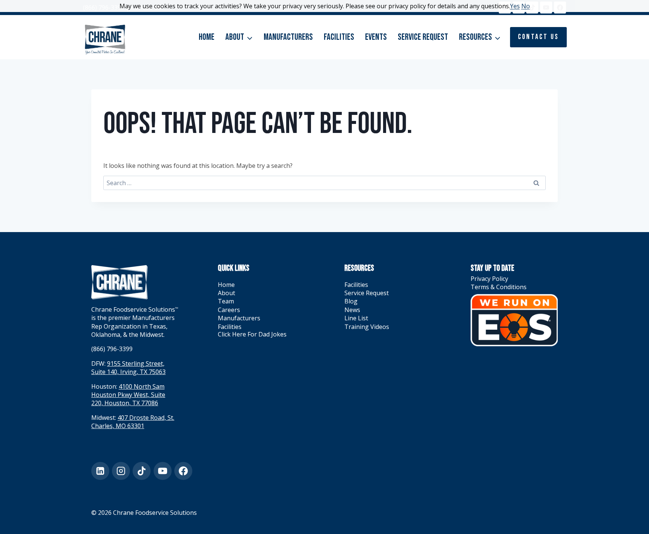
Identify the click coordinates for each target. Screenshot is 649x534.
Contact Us (538, 37)
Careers (229, 310)
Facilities (339, 37)
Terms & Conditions (499, 287)
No (525, 6)
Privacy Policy (489, 279)
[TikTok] (142, 471)
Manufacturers (288, 37)
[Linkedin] (100, 471)
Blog (351, 301)
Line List (356, 318)
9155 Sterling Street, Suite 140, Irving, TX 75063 (128, 367)
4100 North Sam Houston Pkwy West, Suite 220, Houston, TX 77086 (128, 394)
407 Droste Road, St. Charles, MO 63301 (132, 421)
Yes (515, 6)
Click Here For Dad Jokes (252, 334)
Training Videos (366, 327)
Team (226, 301)
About (226, 293)
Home (206, 37)
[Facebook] (183, 471)
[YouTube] (163, 471)
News (352, 310)
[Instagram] (121, 471)
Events (376, 37)
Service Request (423, 37)
